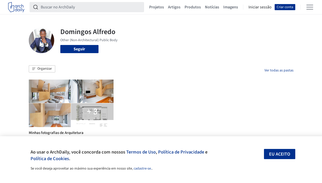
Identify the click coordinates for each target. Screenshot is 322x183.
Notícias (212, 7)
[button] (42, 68)
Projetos (156, 7)
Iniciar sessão (260, 7)
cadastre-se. (143, 168)
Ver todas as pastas (278, 70)
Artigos (174, 7)
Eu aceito (279, 154)
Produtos (193, 7)
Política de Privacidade (181, 152)
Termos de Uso (141, 152)
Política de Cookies (50, 158)
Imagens (230, 7)
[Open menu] (310, 7)
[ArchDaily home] (16, 7)
